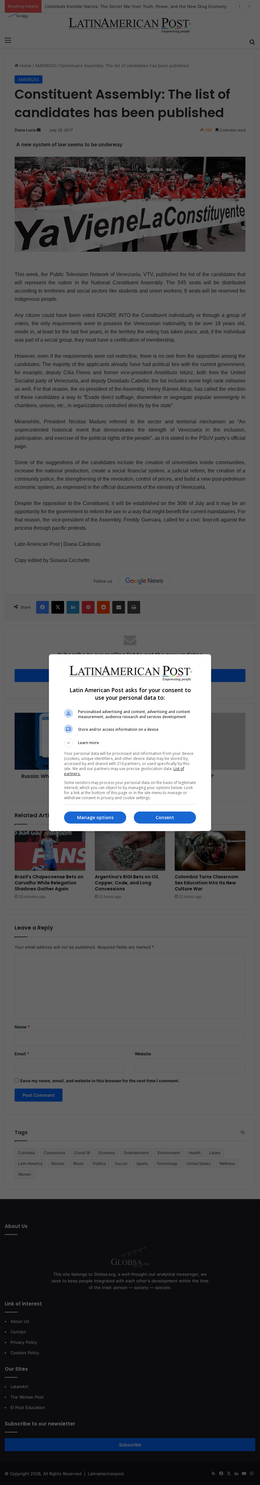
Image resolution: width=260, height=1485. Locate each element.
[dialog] (130, 742)
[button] (130, 742)
